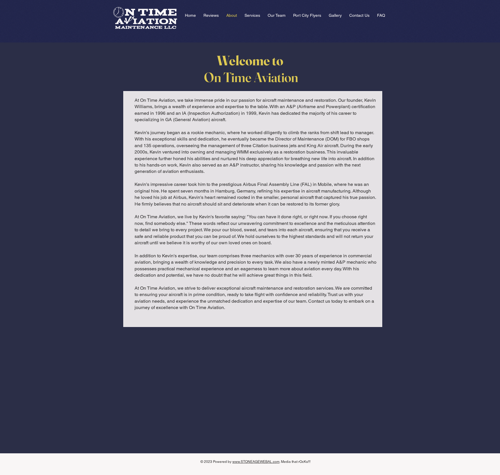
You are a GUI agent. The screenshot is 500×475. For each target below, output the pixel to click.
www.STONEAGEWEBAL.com (256, 462)
